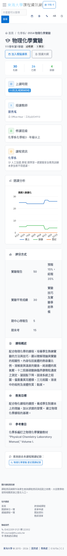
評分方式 (21, 254)
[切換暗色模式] (62, 16)
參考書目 (21, 424)
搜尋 (5, 19)
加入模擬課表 (19, 54)
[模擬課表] (32, 16)
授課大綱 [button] (43, 54)
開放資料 (38, 512)
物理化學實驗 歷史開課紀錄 (27, 462)
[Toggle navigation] (4, 5)
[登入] (39, 16)
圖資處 (34, 548)
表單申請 (38, 509)
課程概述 (21, 343)
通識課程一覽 (8, 512)
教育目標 (21, 395)
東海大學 (7, 548)
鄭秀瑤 (12, 112)
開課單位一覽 (8, 509)
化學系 (21, 33)
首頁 (11, 33)
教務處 (44, 548)
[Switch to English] (47, 16)
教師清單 (38, 516)
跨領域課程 (39, 506)
